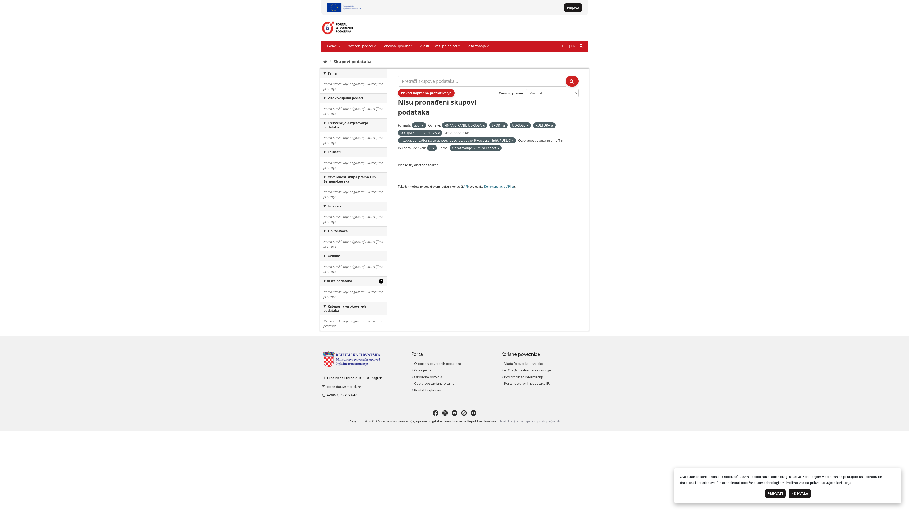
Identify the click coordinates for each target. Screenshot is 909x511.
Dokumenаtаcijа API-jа (499, 186)
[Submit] (572, 81)
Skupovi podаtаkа (353, 61)
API (465, 186)
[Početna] (325, 61)
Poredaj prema (511, 93)
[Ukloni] (423, 125)
